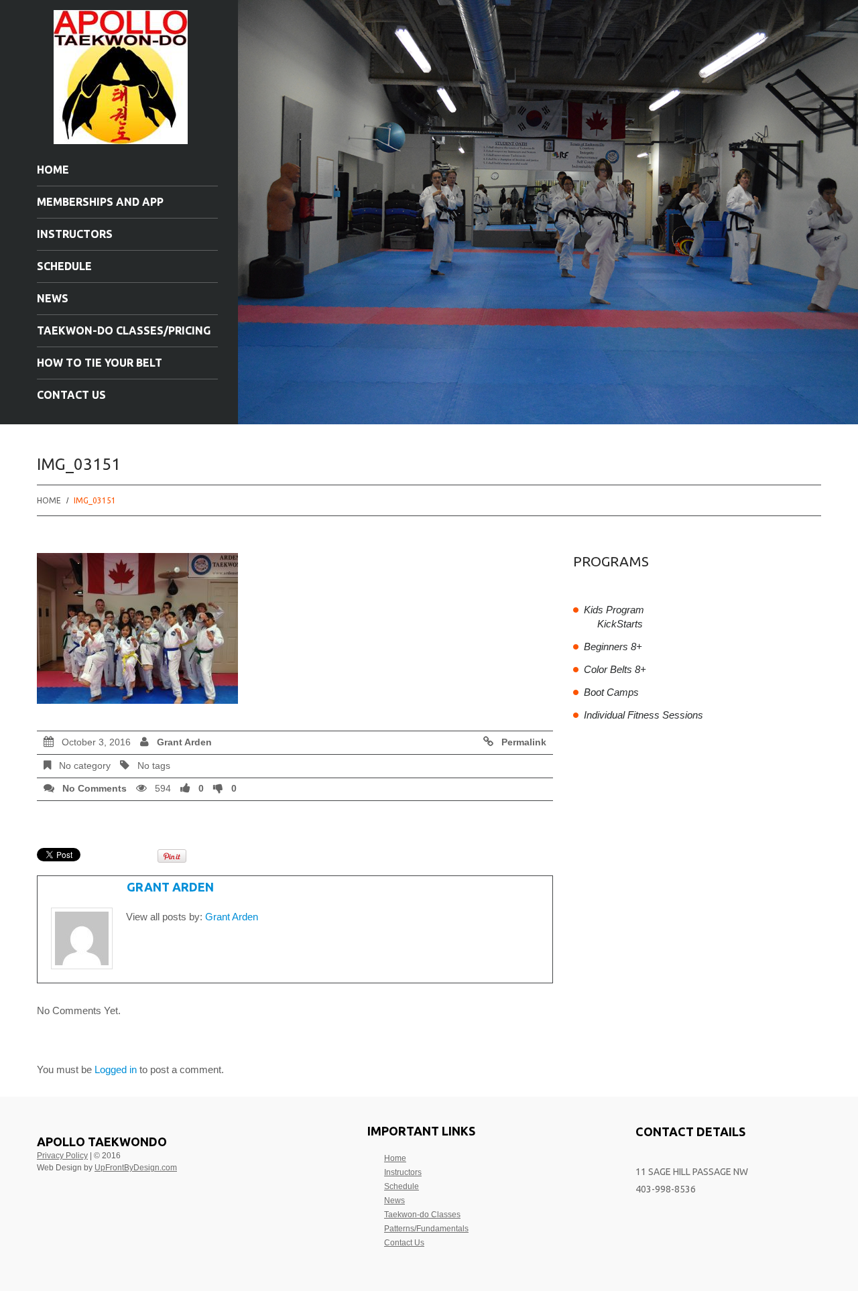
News (52, 298)
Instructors (75, 234)
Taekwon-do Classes (422, 1214)
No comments (94, 789)
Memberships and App (100, 201)
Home (53, 169)
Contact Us (71, 394)
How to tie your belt (99, 362)
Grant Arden (184, 742)
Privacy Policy (62, 1155)
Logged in (116, 1069)
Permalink (523, 742)
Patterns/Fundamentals (426, 1228)
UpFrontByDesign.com (136, 1167)
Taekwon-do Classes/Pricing (123, 330)
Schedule (64, 266)
